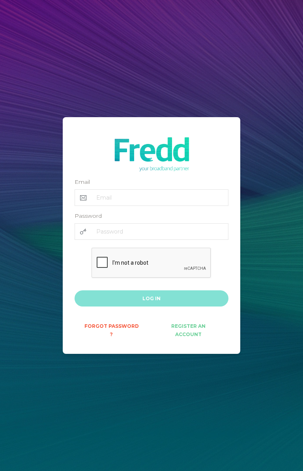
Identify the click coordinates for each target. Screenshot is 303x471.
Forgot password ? (111, 330)
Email (82, 181)
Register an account (188, 330)
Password (88, 215)
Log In (151, 298)
